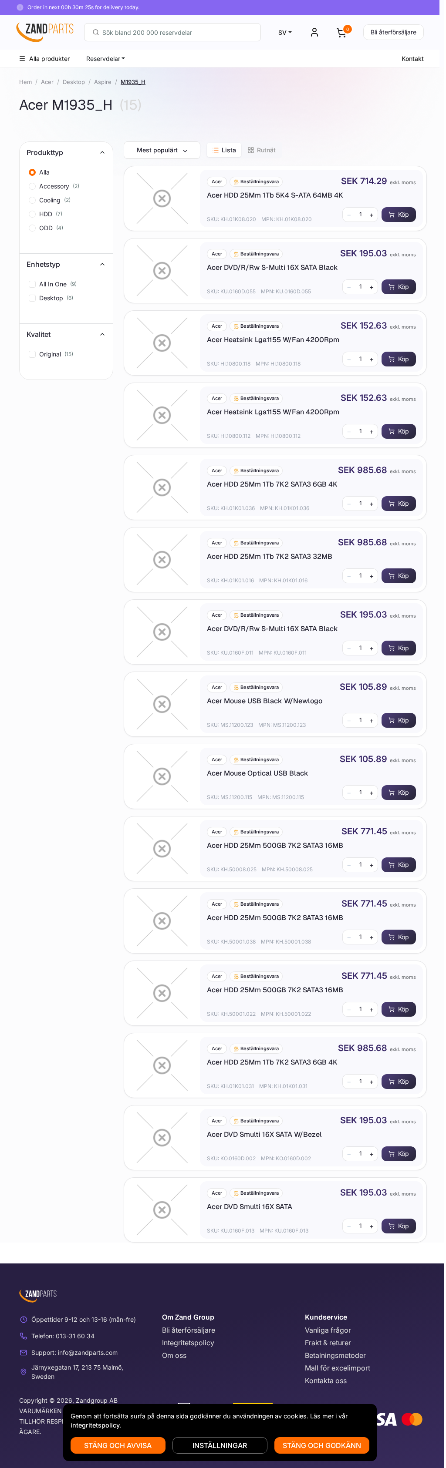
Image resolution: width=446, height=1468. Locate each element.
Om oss (174, 1355)
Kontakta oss (326, 1380)
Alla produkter (49, 58)
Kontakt (413, 58)
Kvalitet (39, 334)
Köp (403, 214)
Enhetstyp (43, 264)
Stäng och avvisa (118, 1445)
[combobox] (172, 32)
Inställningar (220, 1445)
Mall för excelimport (337, 1368)
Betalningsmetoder (335, 1355)
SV (282, 32)
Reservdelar (103, 58)
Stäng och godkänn (322, 1445)
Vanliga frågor (328, 1330)
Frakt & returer (328, 1342)
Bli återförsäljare (393, 32)
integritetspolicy (95, 1425)
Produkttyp (45, 152)
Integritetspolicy (188, 1342)
